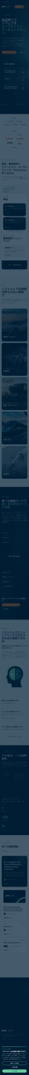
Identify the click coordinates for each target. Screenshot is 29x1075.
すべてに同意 (14, 1071)
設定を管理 (15, 1067)
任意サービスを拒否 (14, 1063)
